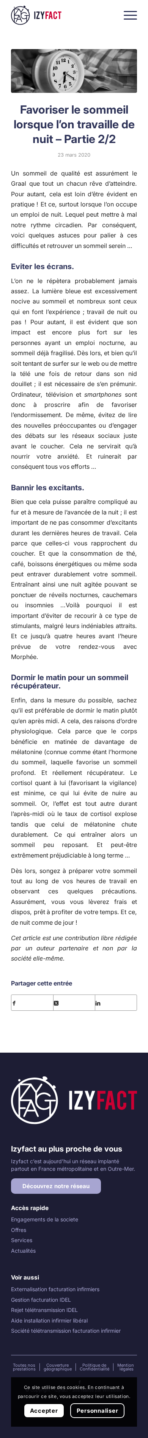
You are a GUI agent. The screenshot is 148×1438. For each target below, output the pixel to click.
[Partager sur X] (74, 1002)
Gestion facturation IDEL (41, 1299)
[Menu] (126, 15)
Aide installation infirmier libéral (49, 1320)
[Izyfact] (61, 15)
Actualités (23, 1250)
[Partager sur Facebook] (32, 1002)
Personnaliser (97, 1410)
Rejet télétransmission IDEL (44, 1310)
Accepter (44, 1410)
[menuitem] (126, 15)
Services (21, 1240)
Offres (18, 1230)
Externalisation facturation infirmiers (55, 1289)
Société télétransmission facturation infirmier (66, 1330)
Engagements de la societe (44, 1219)
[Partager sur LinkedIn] (116, 1002)
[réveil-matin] (74, 71)
